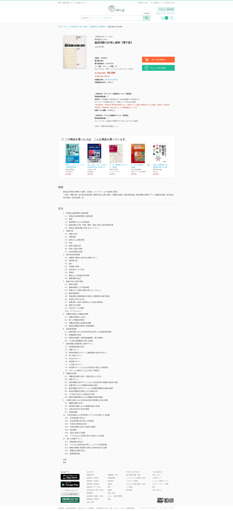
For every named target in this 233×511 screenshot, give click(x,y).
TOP (59, 27)
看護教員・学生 (113, 475)
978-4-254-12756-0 (111, 80)
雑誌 (109, 499)
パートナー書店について (160, 481)
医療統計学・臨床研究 (98, 27)
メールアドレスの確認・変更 (135, 478)
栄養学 (110, 484)
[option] (76, 159)
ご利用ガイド (157, 3)
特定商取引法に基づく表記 (104, 508)
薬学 (109, 487)
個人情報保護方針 (71, 508)
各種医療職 (111, 478)
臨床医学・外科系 (92, 481)
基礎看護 (90, 493)
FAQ (153, 487)
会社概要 (61, 508)
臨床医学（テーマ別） (94, 487)
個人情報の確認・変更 (133, 475)
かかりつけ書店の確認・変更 (135, 484)
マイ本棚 (129, 487)
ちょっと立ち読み (158, 68)
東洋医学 (111, 481)
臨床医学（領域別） (93, 484)
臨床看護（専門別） (93, 499)
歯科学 (110, 490)
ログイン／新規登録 (166, 9)
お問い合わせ (170, 3)
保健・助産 (90, 502)
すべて (66, 27)
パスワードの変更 (132, 481)
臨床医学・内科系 (92, 478)
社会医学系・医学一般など (79, 27)
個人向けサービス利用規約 (86, 508)
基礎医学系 (90, 475)
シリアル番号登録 (70, 494)
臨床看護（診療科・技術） (95, 496)
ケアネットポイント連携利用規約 (124, 508)
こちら (116, 126)
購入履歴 (129, 490)
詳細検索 (147, 13)
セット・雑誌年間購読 (115, 496)
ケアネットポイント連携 (160, 484)
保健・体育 (111, 493)
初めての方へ (144, 3)
